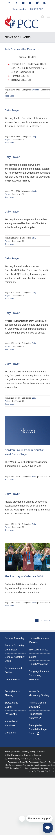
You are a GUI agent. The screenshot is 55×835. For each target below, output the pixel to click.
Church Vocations (38, 664)
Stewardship (11, 702)
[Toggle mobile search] (42, 16)
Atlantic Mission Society (37, 704)
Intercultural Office (38, 649)
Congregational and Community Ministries (39, 675)
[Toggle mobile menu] (48, 16)
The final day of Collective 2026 (24, 576)
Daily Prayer (12, 110)
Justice (32, 657)
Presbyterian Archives (35, 716)
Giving (8, 706)
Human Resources (39, 638)
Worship (35, 90)
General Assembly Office (14, 659)
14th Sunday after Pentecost (22, 49)
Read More (9, 96)
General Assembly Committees (14, 647)
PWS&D (9, 714)
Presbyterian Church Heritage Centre (38, 729)
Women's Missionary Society (39, 693)
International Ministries (11, 723)
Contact (41, 751)
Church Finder (12, 679)
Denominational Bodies (13, 670)
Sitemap (16, 751)
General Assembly (14, 638)
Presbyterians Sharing (12, 693)
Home (7, 751)
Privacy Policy (28, 751)
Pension (33, 642)
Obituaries (10, 732)
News (34, 476)
